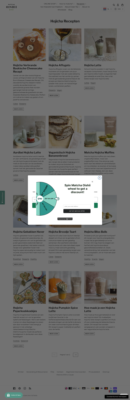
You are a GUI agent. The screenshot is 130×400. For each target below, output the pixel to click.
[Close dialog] (99, 177)
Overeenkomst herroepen (117, 397)
